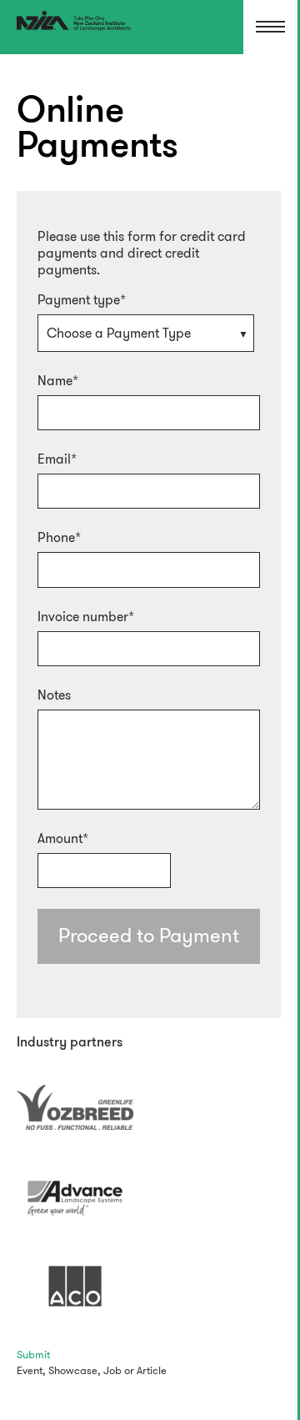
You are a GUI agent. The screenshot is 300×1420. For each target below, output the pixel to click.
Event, (31, 1370)
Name (55, 381)
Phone (56, 537)
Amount (60, 838)
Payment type (79, 300)
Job (112, 1370)
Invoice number (83, 617)
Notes (54, 695)
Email (54, 459)
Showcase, (74, 1370)
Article (152, 1370)
